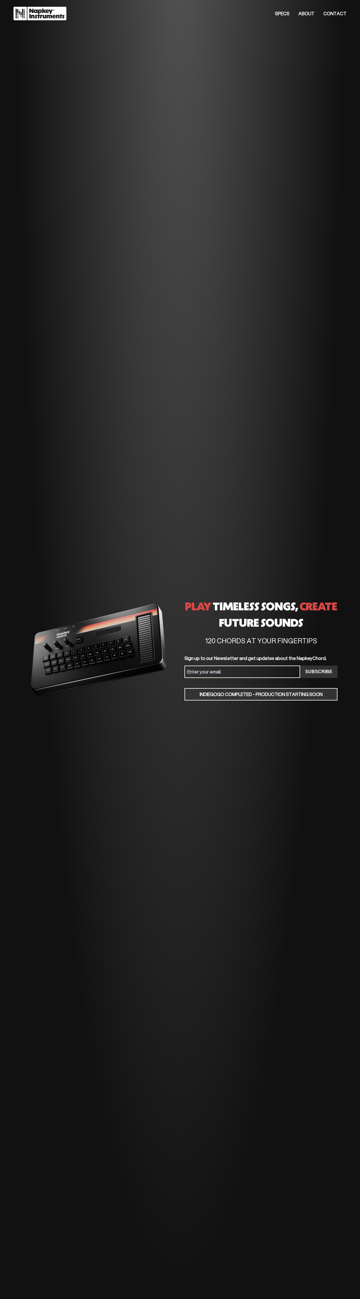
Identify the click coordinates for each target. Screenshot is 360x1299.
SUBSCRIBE (318, 671)
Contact (334, 13)
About (306, 13)
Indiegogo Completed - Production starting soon (261, 694)
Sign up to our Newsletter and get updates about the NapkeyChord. (255, 658)
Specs (282, 13)
